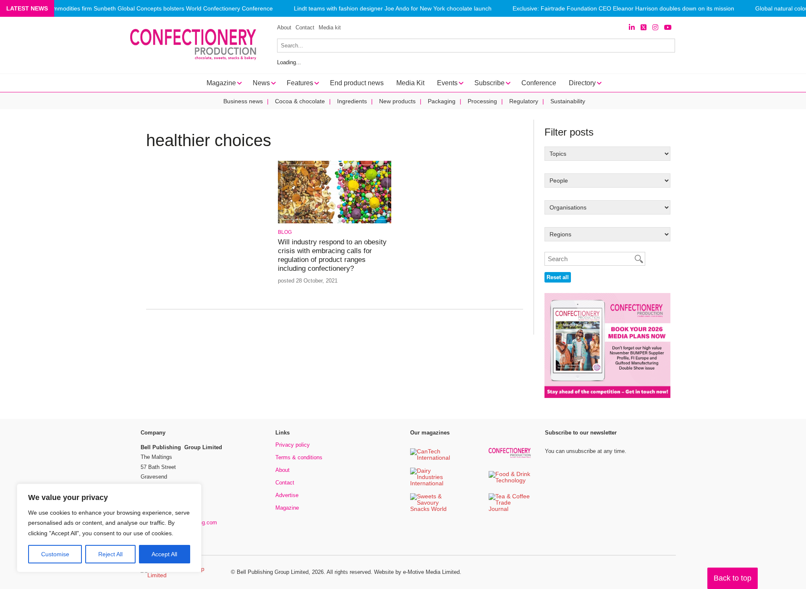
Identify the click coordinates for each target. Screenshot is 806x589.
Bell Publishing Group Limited (273, 572)
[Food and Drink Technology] (510, 481)
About (284, 27)
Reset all (558, 277)
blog (285, 232)
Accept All (164, 554)
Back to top (732, 578)
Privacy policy (292, 445)
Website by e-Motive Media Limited (417, 572)
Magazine (287, 508)
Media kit (330, 27)
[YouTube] (668, 27)
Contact (305, 27)
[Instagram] (655, 27)
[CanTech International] (431, 458)
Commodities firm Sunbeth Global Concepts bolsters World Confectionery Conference (159, 8)
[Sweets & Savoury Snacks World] (431, 509)
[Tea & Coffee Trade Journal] (510, 509)
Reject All (110, 554)
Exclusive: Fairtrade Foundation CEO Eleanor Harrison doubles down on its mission (623, 8)
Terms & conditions (298, 457)
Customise (55, 554)
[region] (109, 528)
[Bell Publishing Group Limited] (180, 572)
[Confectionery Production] (510, 456)
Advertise (286, 495)
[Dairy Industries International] (431, 484)
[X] (643, 27)
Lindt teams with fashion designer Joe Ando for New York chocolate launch (393, 8)
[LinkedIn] (632, 27)
